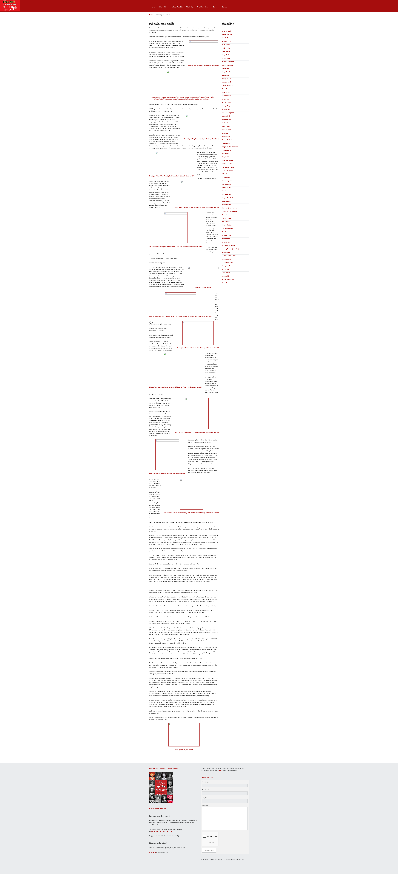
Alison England (227, 181)
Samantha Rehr (227, 225)
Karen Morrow (227, 89)
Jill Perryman (226, 269)
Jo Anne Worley (227, 82)
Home (151, 15)
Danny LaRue (226, 79)
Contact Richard (209, 850)
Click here (152, 852)
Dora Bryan (226, 126)
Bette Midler (226, 252)
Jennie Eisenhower (228, 279)
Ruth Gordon (226, 92)
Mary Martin (226, 55)
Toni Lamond (226, 150)
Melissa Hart (226, 201)
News (153, 7)
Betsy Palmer (226, 119)
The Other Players (203, 7)
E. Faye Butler (226, 187)
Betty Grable (226, 41)
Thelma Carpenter (228, 167)
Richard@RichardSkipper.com (161, 831)
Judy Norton (226, 136)
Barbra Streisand (228, 62)
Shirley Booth (226, 96)
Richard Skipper (163, 7)
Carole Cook (226, 58)
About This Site (177, 7)
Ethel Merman (226, 51)
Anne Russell (226, 130)
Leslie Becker (226, 184)
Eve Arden (225, 68)
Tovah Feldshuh (227, 85)
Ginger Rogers (227, 34)
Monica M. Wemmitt (229, 245)
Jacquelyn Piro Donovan (230, 147)
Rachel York (226, 123)
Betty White (226, 276)
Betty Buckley (226, 259)
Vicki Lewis (225, 153)
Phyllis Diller (226, 48)
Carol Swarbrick (227, 170)
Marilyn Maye (226, 106)
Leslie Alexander (227, 228)
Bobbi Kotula (226, 283)
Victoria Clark (226, 218)
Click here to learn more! (157, 809)
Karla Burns (226, 215)
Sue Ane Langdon (228, 113)
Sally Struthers (227, 235)
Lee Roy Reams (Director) (230, 249)
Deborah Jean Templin (229, 208)
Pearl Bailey (226, 45)
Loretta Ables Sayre (228, 256)
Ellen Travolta (226, 191)
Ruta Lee (225, 133)
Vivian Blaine (226, 204)
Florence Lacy (226, 194)
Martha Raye (226, 38)
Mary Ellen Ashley (228, 72)
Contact (224, 7)
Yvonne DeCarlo (227, 140)
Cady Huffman (226, 157)
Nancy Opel (226, 266)
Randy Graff (226, 177)
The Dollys (190, 7)
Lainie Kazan (226, 143)
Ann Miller (225, 75)
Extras (215, 7)
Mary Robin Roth (227, 198)
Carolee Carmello (228, 262)
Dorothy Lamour (227, 65)
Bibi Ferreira (226, 221)
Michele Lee (226, 109)
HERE (221, 771)
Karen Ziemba (226, 242)
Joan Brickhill (226, 238)
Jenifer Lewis (226, 102)
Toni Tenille (226, 273)
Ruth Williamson (227, 160)
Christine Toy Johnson (229, 211)
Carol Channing (227, 31)
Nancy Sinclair (227, 116)
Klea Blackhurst (227, 232)
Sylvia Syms (226, 174)
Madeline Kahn (227, 164)
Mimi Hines (225, 99)
